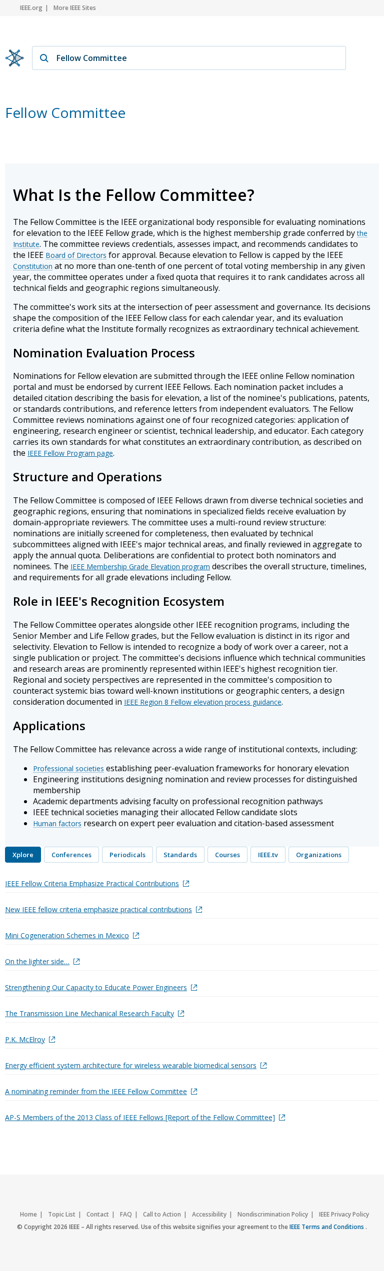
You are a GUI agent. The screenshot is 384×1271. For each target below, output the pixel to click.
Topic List (62, 1214)
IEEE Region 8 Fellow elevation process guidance (203, 702)
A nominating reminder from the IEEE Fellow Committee (96, 1091)
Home (28, 1214)
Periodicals (128, 854)
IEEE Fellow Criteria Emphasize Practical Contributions (92, 883)
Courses (227, 854)
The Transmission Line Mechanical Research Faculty (89, 1013)
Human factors (57, 823)
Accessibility (209, 1214)
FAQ (126, 1214)
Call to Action (162, 1214)
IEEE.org (31, 7)
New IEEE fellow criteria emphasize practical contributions (98, 909)
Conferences (72, 854)
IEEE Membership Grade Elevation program (140, 566)
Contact (97, 1214)
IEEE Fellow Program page (70, 453)
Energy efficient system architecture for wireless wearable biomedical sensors (130, 1065)
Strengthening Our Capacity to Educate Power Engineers (96, 987)
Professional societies (68, 768)
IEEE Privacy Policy (344, 1214)
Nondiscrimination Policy (273, 1214)
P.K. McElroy (25, 1039)
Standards (180, 854)
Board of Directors (76, 255)
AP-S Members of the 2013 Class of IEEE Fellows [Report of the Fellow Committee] (140, 1117)
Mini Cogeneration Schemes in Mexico (67, 935)
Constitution (32, 266)
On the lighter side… (37, 961)
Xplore (23, 854)
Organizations (319, 854)
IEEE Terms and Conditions (328, 1227)
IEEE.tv (268, 854)
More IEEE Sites (75, 7)
